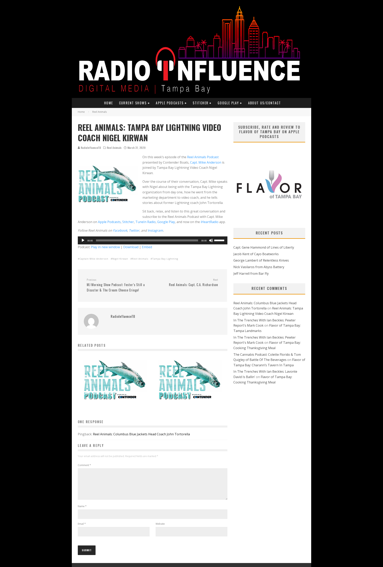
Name (82, 506)
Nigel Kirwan (120, 258)
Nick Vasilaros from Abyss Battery (258, 267)
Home (108, 103)
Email (82, 524)
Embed (147, 247)
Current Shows (133, 103)
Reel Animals (114, 147)
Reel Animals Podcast (203, 157)
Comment (84, 465)
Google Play (228, 103)
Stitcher (200, 103)
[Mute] (211, 240)
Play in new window (105, 247)
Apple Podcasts (170, 103)
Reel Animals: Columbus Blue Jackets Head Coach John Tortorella (141, 434)
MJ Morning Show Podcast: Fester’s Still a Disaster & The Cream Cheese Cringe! (116, 285)
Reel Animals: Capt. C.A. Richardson (193, 282)
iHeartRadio (209, 222)
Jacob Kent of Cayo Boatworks (256, 254)
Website (160, 524)
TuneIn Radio (145, 222)
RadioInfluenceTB (90, 147)
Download (130, 247)
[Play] (83, 240)
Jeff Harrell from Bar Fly (251, 273)
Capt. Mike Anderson (205, 162)
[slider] (219, 240)
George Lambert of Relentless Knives (261, 260)
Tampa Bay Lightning (165, 258)
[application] (152, 240)
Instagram (155, 230)
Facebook (120, 230)
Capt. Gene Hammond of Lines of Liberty (263, 247)
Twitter (134, 230)
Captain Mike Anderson (93, 258)
